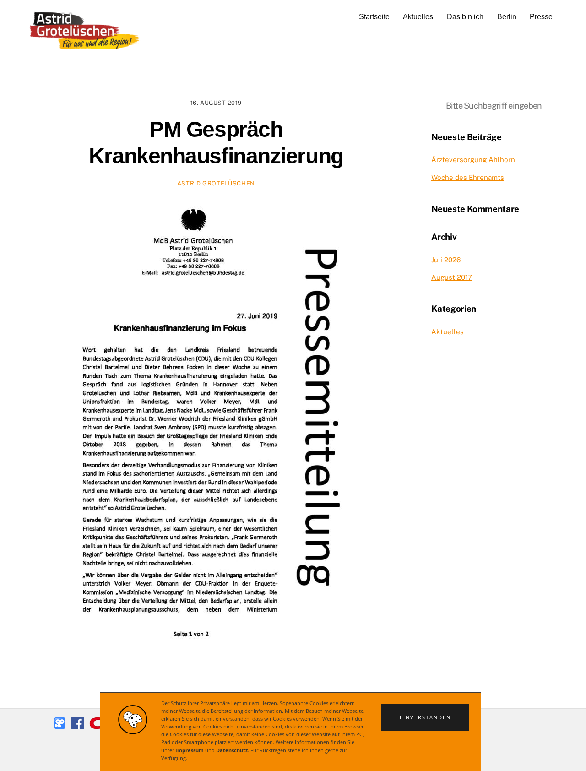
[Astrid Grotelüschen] (84, 48)
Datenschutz (232, 750)
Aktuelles (418, 17)
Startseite (374, 17)
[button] (425, 717)
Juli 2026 (446, 260)
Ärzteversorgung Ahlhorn (473, 159)
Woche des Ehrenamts (467, 177)
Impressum (189, 750)
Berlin (506, 17)
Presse (541, 17)
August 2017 (451, 277)
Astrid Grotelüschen (216, 183)
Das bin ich (465, 17)
